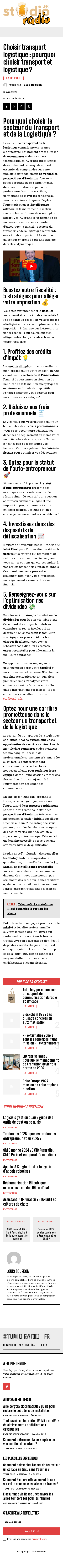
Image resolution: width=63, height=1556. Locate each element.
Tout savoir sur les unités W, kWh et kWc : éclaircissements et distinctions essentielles (31, 1424)
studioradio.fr (12, 698)
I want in (29, 1531)
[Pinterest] (21, 106)
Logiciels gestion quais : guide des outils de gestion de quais (28, 1119)
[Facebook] (6, 106)
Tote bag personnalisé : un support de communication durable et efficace (40, 996)
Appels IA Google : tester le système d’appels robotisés (29, 1169)
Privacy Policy (39, 1538)
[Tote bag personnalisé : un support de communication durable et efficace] (11, 995)
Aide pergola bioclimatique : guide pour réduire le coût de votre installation (29, 1408)
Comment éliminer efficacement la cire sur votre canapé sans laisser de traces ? (30, 1481)
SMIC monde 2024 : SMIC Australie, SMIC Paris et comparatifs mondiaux (29, 1152)
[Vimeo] (6, 1386)
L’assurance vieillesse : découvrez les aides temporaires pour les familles (28, 1496)
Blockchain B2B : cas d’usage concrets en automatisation (37, 1018)
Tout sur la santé (14, 1448)
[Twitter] (14, 106)
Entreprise (30, 1006)
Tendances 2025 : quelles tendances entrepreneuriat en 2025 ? (29, 1136)
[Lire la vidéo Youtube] (31, 266)
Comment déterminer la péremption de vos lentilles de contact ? (29, 1441)
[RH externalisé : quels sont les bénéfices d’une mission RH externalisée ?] (11, 1041)
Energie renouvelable (15, 1415)
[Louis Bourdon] (6, 85)
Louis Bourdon (33, 84)
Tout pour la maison (15, 1474)
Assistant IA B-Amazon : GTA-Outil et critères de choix (29, 1201)
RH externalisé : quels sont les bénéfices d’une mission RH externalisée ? (41, 1039)
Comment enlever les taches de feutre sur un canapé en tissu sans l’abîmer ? (31, 1467)
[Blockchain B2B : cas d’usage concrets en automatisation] (11, 1020)
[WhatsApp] (29, 106)
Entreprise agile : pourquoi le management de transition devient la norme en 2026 (41, 1062)
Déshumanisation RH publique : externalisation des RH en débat (26, 1185)
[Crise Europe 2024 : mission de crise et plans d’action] (11, 1087)
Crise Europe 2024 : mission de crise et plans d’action (40, 1085)
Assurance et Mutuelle (17, 1503)
